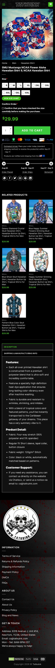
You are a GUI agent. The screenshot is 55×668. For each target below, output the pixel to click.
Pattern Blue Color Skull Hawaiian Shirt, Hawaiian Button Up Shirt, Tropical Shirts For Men (13, 326)
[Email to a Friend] (20, 178)
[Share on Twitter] (15, 178)
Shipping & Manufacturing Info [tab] (20, 353)
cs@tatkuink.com (28, 483)
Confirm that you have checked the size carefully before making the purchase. (23, 110)
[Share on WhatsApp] (4, 178)
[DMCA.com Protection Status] (16, 659)
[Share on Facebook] (9, 178)
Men (14, 63)
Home (4, 63)
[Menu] (3, 4)
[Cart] (50, 4)
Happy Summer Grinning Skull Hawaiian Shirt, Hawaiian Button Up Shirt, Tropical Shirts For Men (41, 281)
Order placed (7, 172)
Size (4, 79)
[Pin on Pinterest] (25, 178)
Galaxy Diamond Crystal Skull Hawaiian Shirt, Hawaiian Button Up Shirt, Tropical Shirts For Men (14, 232)
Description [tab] (10, 347)
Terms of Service (11, 556)
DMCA (5, 577)
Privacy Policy (9, 610)
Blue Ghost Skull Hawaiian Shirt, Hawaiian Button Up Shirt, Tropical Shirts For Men (14, 281)
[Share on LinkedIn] (30, 178)
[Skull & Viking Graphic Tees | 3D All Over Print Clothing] (27, 4)
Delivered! (49, 172)
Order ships (27, 172)
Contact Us (8, 599)
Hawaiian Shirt (28, 63)
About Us (7, 604)
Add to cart (32, 130)
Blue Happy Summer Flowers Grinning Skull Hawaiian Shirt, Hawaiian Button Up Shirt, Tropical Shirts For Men (40, 233)
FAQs (4, 582)
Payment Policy (10, 572)
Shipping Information (13, 566)
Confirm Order (10, 104)
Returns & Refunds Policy (15, 561)
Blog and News (10, 615)
